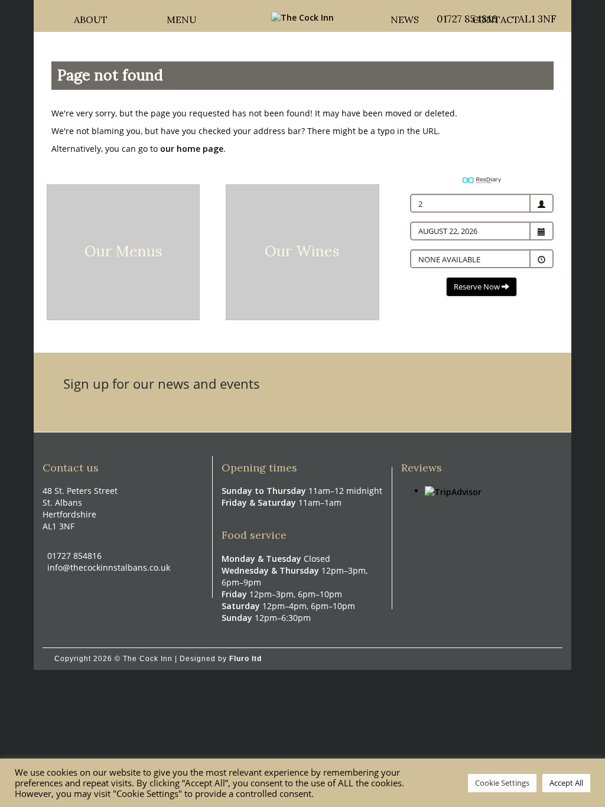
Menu (182, 16)
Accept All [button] (566, 782)
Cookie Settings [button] (502, 782)
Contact (495, 16)
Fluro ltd (245, 659)
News (405, 16)
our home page (191, 148)
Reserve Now (478, 286)
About (91, 16)
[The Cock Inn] (302, 16)
